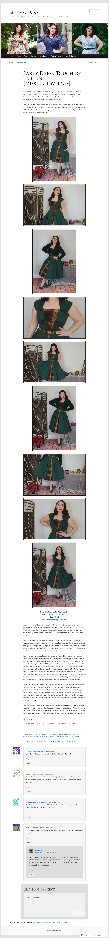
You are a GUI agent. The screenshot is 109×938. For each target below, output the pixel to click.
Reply (29, 763)
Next (97, 62)
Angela (28, 751)
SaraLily (28, 774)
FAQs (25, 56)
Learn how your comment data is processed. (52, 922)
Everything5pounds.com (58, 619)
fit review (65, 734)
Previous (90, 62)
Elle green (52, 614)
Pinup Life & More (56, 56)
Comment (78, 913)
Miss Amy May (23, 13)
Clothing (33, 56)
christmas (58, 734)
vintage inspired (49, 736)
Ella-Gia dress (50, 612)
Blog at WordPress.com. (54, 931)
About (19, 56)
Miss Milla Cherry (31, 802)
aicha (27, 828)
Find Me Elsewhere (71, 56)
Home (12, 56)
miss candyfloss (73, 734)
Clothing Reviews (43, 734)
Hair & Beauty (43, 56)
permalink (76, 736)
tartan (41, 736)
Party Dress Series (33, 736)
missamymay (60, 736)
